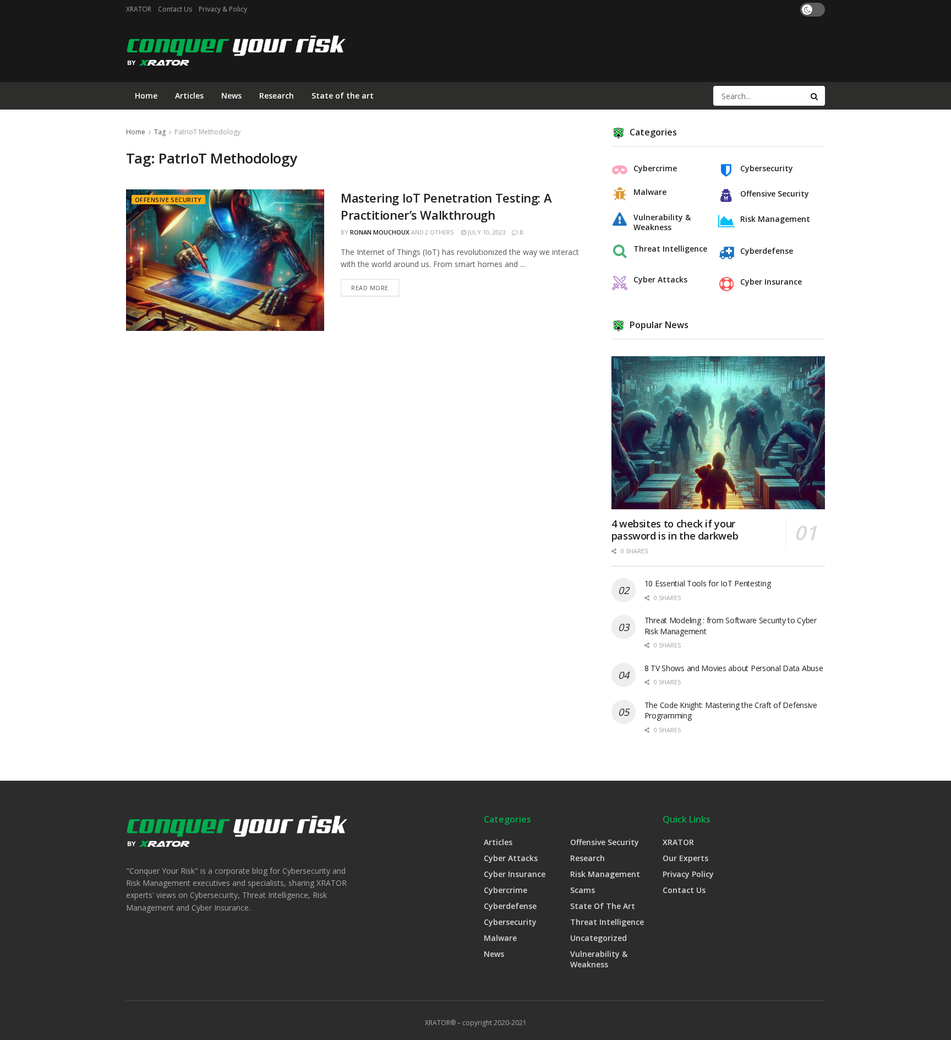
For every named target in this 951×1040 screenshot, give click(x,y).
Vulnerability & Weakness (662, 222)
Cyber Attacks (660, 280)
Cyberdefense (766, 251)
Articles (189, 95)
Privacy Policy (688, 874)
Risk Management (775, 219)
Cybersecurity (766, 168)
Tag (160, 132)
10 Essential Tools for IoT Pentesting (707, 583)
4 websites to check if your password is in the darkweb (675, 530)
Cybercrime (655, 168)
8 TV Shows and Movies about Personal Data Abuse (733, 668)
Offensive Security (168, 199)
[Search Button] (815, 96)
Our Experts (685, 858)
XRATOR (138, 9)
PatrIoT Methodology (207, 132)
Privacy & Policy (223, 9)
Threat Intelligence (670, 249)
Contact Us (175, 9)
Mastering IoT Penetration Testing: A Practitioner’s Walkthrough (446, 206)
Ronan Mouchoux (379, 232)
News (231, 95)
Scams (582, 890)
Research (276, 95)
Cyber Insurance (771, 282)
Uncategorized (598, 938)
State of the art (342, 95)
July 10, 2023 (486, 232)
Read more (370, 288)
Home (146, 95)
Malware (649, 192)
